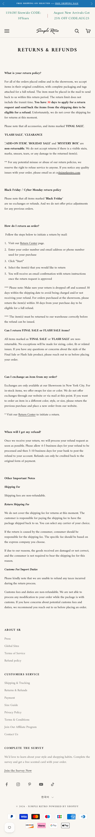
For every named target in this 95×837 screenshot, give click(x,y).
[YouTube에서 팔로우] (41, 784)
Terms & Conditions (16, 720)
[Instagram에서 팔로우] (18, 784)
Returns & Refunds (15, 690)
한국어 (45, 797)
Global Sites (11, 646)
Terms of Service (14, 653)
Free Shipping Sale (66, 3)
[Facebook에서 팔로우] (6, 784)
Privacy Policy (12, 712)
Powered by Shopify (64, 806)
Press (7, 639)
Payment (9, 698)
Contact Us (11, 734)
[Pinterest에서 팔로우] (29, 784)
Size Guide (11, 705)
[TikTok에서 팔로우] (52, 784)
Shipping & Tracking (17, 683)
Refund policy (12, 660)
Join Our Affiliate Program (20, 727)
